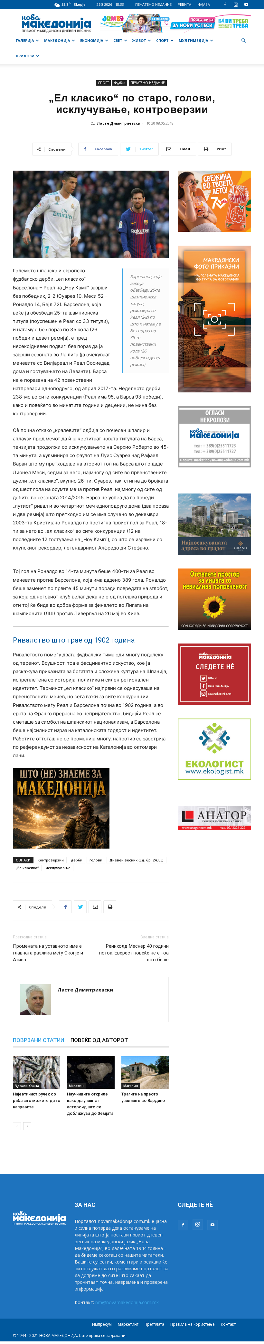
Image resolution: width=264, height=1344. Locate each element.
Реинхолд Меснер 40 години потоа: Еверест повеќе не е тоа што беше (134, 953)
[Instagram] (235, 4)
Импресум (102, 1324)
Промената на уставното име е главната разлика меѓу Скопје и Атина (48, 953)
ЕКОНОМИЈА (91, 40)
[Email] (95, 906)
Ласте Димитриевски (118, 123)
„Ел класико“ (27, 867)
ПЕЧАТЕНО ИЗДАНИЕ (153, 4)
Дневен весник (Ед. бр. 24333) (136, 860)
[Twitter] (80, 906)
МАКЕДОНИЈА (57, 40)
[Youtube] (246, 4)
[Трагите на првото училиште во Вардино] (145, 1072)
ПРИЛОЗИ (25, 55)
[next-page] (27, 1126)
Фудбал (119, 82)
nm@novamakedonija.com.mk (127, 1302)
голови (96, 860)
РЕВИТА (184, 4)
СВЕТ (117, 40)
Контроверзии (51, 860)
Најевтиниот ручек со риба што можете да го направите (36, 1100)
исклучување (58, 867)
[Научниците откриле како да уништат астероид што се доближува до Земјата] (90, 1072)
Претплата (154, 1324)
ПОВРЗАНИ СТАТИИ (38, 1040)
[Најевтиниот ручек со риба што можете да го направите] (36, 1072)
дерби (76, 860)
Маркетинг (128, 1324)
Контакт (228, 1324)
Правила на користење (192, 1324)
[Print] (109, 906)
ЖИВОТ (139, 40)
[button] (243, 41)
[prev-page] (17, 1126)
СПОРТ (162, 40)
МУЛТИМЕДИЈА (193, 40)
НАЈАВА (203, 4)
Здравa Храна (27, 1086)
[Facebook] (225, 4)
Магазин (76, 1086)
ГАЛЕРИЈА (25, 40)
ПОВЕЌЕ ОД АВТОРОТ (99, 1040)
